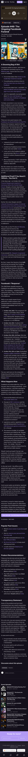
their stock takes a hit (10, 399)
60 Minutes (21, 227)
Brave (18, 153)
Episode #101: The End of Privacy (15, 725)
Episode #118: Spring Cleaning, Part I (16, 687)
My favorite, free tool (10, 542)
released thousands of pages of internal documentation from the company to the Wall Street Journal (13, 206)
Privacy (19, 745)
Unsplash (20, 60)
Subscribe (19, 2)
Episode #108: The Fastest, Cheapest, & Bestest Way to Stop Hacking (16, 714)
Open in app (7, 22)
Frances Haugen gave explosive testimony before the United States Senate (11, 185)
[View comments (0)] (10, 755)
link (14, 571)
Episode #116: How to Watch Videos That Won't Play (16, 698)
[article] (14, 688)
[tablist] (7, 667)
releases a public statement (12, 353)
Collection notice (14, 746)
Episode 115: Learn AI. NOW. (14, 703)
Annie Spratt (13, 60)
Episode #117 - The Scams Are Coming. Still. (14, 693)
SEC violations (15, 402)
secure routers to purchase (16, 529)
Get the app (21, 750)
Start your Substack (10, 750)
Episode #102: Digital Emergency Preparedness (15, 720)
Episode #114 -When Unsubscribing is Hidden (16, 709)
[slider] (12, 18)
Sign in (25, 2)
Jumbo (19, 149)
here (7, 378)
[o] (3, 688)
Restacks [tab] (11, 667)
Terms (23, 745)
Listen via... (17, 22)
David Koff (3, 38)
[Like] (4, 755)
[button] (4, 13)
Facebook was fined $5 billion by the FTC (13, 122)
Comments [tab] (4, 667)
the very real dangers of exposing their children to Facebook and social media (15, 98)
